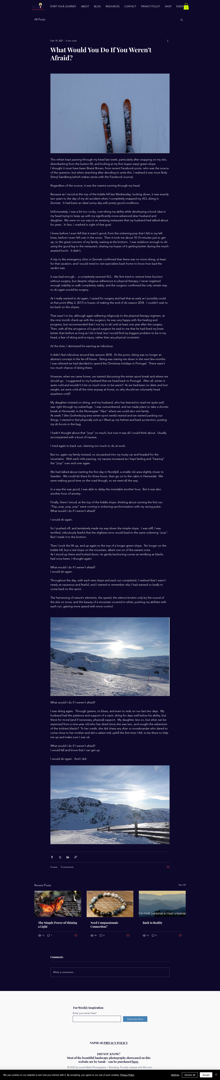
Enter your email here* (85, 1013)
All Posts (39, 19)
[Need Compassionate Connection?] (110, 904)
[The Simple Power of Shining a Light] (57, 904)
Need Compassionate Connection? (104, 924)
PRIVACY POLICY (116, 1043)
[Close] (216, 1074)
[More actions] (168, 41)
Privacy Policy (127, 1074)
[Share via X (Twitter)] (59, 857)
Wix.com (147, 1067)
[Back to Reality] (162, 904)
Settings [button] (175, 1074)
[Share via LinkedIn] (67, 857)
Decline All (190, 1074)
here (135, 1062)
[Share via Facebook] (51, 857)
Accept (206, 1074)
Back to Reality (152, 923)
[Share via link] (75, 857)
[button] (186, 6)
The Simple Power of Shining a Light (57, 924)
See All (182, 884)
